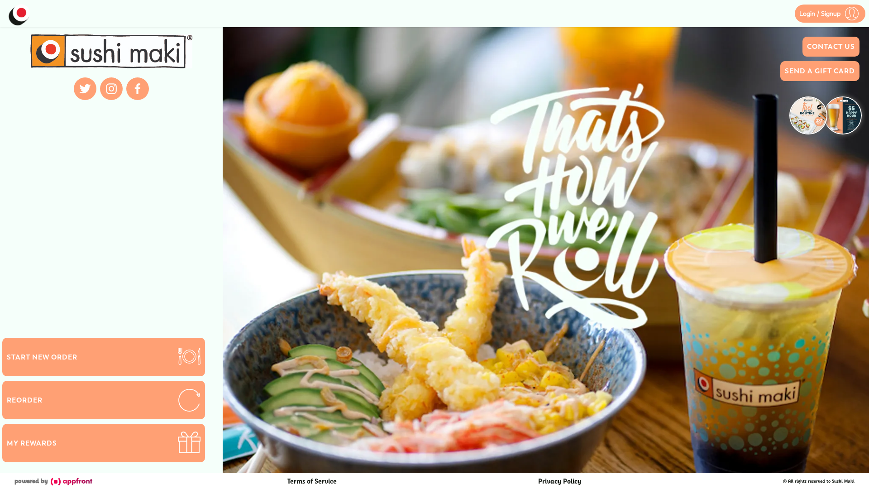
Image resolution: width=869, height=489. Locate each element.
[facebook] (137, 88)
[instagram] (111, 88)
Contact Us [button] (831, 47)
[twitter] (85, 88)
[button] (830, 14)
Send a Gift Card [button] (820, 71)
